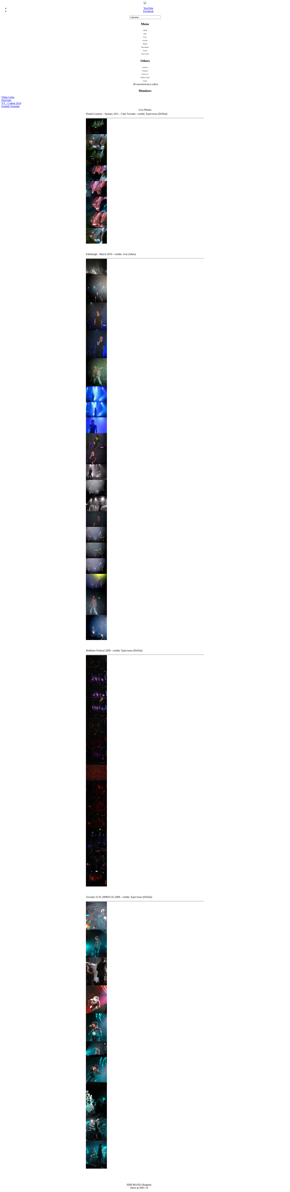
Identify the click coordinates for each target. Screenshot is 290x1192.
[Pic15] (96, 416)
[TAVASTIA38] (96, 133)
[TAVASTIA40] (96, 164)
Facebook (148, 11)
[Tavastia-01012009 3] (96, 1012)
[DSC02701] (96, 701)
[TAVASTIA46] (96, 242)
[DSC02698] (96, 669)
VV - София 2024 (11, 103)
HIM (145, 30)
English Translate (10, 106)
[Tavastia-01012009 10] (96, 956)
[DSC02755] (96, 869)
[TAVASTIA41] (96, 180)
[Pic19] (96, 479)
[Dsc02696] (96, 885)
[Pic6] (96, 573)
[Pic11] (96, 329)
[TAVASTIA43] (96, 211)
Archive (145, 67)
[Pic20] (96, 510)
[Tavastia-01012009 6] (96, 1083)
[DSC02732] (96, 748)
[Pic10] (96, 301)
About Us (145, 74)
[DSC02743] (96, 810)
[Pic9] (96, 639)
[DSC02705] (96, 716)
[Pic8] (96, 614)
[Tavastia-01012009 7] (96, 1111)
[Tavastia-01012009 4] (96, 1040)
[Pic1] (96, 273)
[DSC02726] (96, 732)
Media (145, 44)
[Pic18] (96, 463)
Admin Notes (145, 77)
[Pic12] (96, 357)
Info (145, 34)
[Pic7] (96, 588)
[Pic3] (96, 526)
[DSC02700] (96, 685)
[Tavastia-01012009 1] (96, 928)
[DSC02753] (96, 854)
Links (145, 81)
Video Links (7, 97)
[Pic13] (96, 385)
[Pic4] (96, 541)
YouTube (148, 8)
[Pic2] (96, 494)
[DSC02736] (96, 779)
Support (145, 71)
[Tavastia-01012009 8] (96, 1139)
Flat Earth (145, 54)
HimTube (6, 100)
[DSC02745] (96, 826)
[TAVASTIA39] (96, 148)
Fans (145, 37)
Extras (145, 50)
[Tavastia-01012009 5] (96, 1056)
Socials (145, 40)
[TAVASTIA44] (96, 227)
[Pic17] (96, 447)
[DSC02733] (96, 763)
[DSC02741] (96, 795)
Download (145, 47)
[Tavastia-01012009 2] (96, 984)
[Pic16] (96, 432)
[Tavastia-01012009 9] (96, 1167)
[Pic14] (96, 400)
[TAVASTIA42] (96, 195)
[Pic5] (96, 557)
